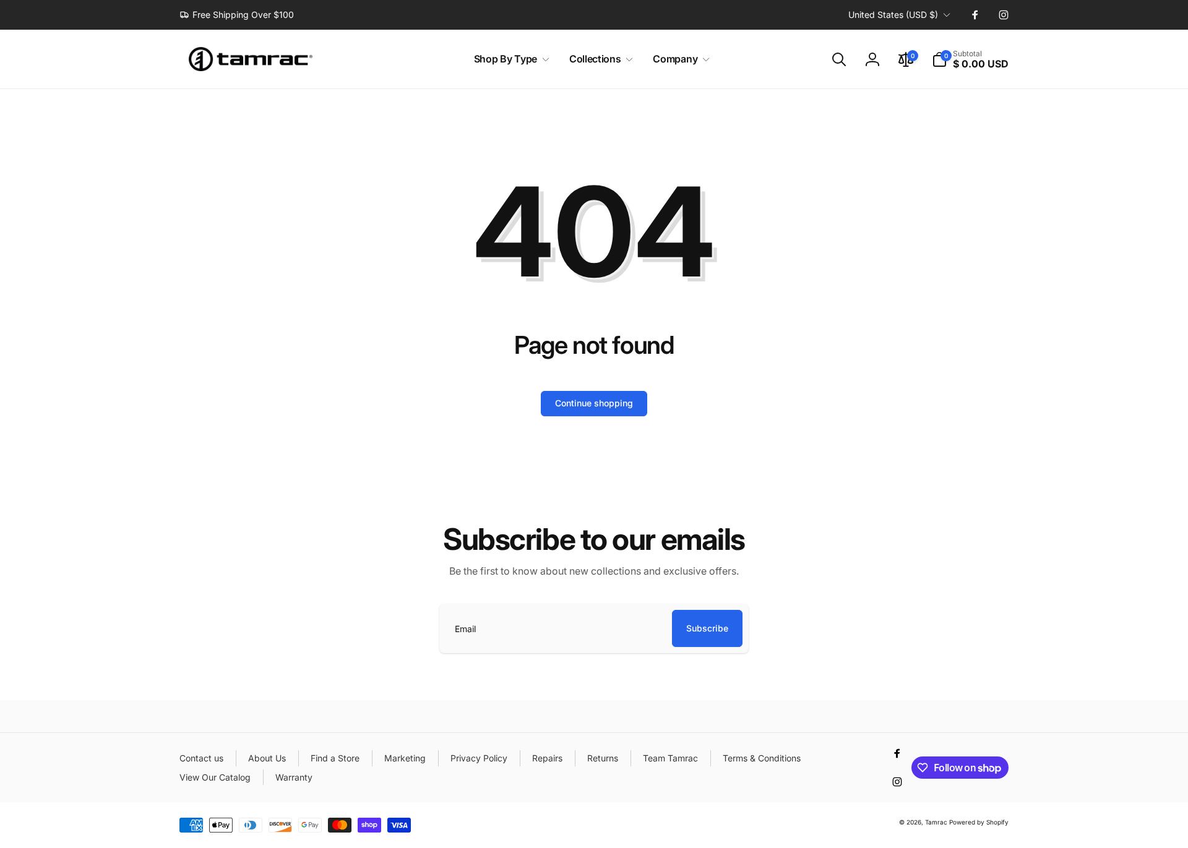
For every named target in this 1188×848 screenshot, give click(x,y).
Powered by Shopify (979, 822)
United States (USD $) (893, 14)
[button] (509, 59)
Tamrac (936, 822)
